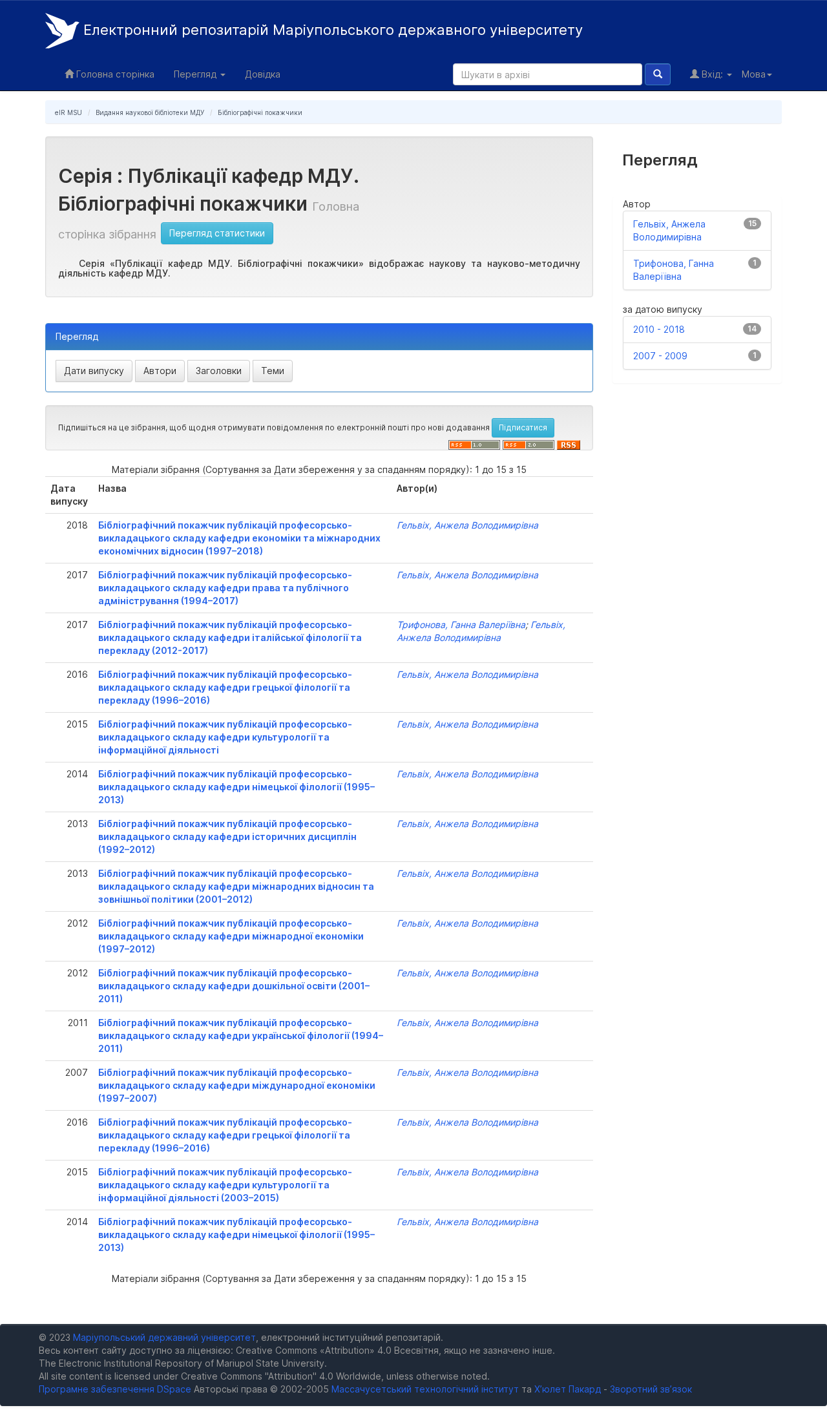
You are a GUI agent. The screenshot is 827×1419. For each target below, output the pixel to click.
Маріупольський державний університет (164, 1337)
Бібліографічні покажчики (260, 112)
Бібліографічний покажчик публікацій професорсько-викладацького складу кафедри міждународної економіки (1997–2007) (236, 1085)
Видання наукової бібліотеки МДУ (150, 112)
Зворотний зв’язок (651, 1388)
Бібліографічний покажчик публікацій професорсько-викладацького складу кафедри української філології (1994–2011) (240, 1035)
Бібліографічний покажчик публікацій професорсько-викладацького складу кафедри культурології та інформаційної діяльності (225, 737)
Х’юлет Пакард (567, 1388)
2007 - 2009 (660, 355)
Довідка (262, 73)
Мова (754, 73)
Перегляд (196, 73)
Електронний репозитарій (331, 29)
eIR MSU (68, 112)
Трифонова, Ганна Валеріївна (461, 624)
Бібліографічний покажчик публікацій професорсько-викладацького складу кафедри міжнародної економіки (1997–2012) (231, 936)
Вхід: (712, 73)
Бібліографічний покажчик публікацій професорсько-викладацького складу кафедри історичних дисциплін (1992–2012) (227, 836)
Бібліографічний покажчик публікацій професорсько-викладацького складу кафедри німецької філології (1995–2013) (236, 786)
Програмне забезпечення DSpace (115, 1388)
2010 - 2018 (659, 329)
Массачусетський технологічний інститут (425, 1388)
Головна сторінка (114, 73)
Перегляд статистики (217, 232)
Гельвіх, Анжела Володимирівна (467, 525)
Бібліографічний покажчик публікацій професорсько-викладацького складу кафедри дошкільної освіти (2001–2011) (234, 985)
